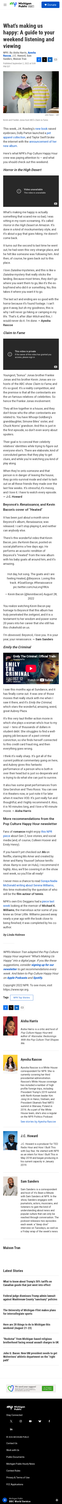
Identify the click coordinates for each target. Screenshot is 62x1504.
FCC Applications (14, 1484)
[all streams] (58, 1500)
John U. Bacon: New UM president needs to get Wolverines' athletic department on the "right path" (30, 1356)
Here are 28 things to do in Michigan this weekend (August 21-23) (26, 1326)
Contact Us (11, 1443)
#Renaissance (43, 582)
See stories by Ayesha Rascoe (38, 1121)
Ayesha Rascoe (31, 1059)
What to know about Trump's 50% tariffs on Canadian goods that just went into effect (27, 1283)
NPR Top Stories (22, 997)
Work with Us (12, 1450)
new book (41, 128)
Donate (51, 4)
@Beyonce (33, 578)
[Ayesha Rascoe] (10, 1064)
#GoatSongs (25, 582)
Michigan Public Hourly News (20, 1464)
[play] (5, 1500)
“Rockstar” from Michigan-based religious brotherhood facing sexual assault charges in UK (31, 1340)
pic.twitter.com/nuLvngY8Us (31, 587)
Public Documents (15, 1457)
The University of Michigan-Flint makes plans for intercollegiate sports (29, 1311)
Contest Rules (13, 1471)
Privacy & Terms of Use (18, 1477)
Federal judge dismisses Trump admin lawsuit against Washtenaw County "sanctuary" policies (30, 1297)
